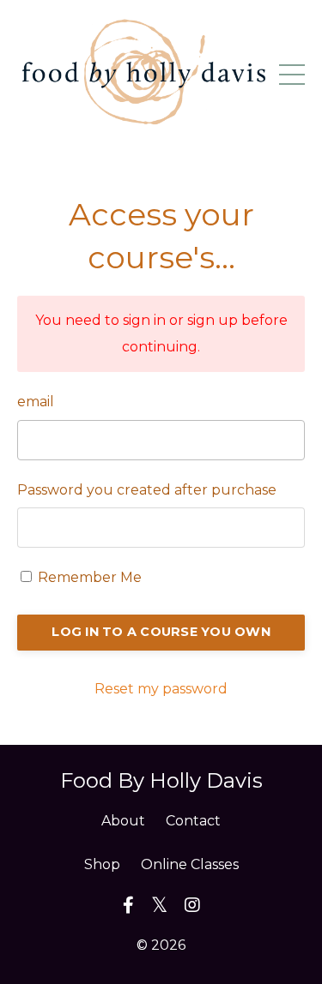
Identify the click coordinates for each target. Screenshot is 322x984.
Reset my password (161, 689)
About (123, 821)
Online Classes (190, 864)
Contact (193, 821)
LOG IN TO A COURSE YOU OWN (161, 631)
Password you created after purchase (146, 490)
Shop (102, 864)
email (35, 401)
